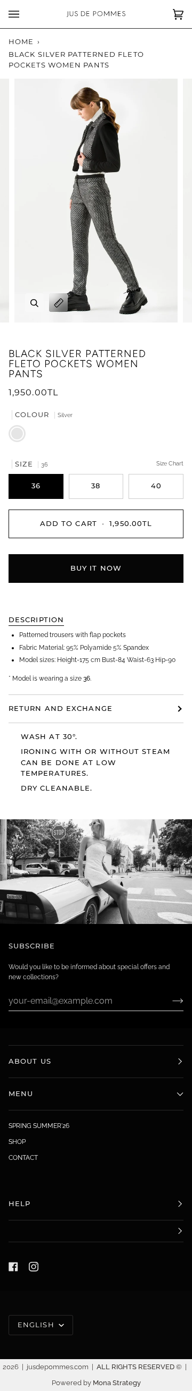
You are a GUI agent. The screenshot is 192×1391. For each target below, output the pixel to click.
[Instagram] (33, 1266)
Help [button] (19, 1204)
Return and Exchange (61, 709)
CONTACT (23, 1157)
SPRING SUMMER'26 (39, 1126)
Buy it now (96, 568)
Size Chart (169, 463)
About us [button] (30, 1061)
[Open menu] (25, 14)
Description (36, 620)
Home (21, 42)
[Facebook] (13, 1266)
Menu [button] (21, 1094)
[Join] (169, 1000)
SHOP (17, 1142)
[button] (96, 1231)
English (37, 1325)
